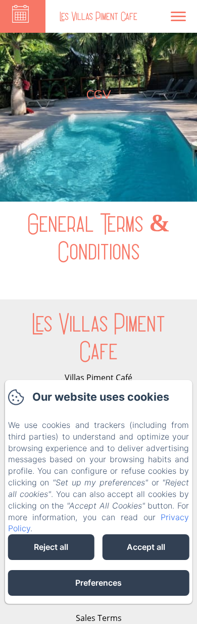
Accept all (146, 547)
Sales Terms (99, 617)
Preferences (98, 583)
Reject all (51, 547)
